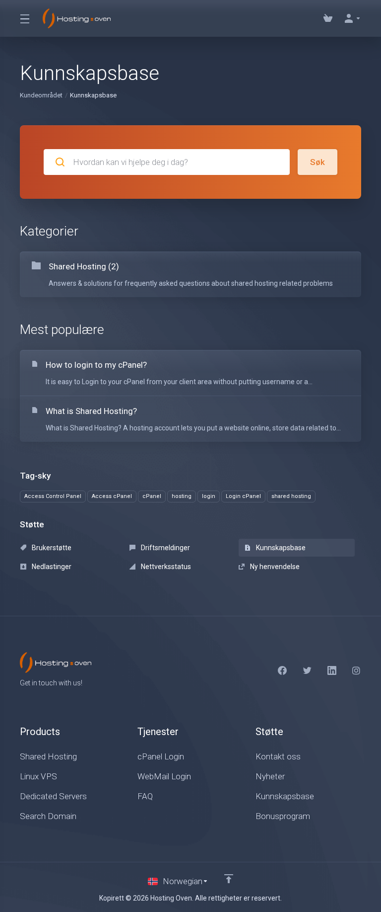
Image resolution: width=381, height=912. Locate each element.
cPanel (151, 496)
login (208, 496)
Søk (317, 162)
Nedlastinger (50, 567)
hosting (181, 496)
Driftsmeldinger (164, 548)
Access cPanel (112, 496)
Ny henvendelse (274, 567)
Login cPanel (243, 496)
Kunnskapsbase (280, 548)
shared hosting (291, 496)
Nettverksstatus (165, 567)
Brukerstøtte (50, 548)
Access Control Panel (52, 496)
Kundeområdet (41, 95)
